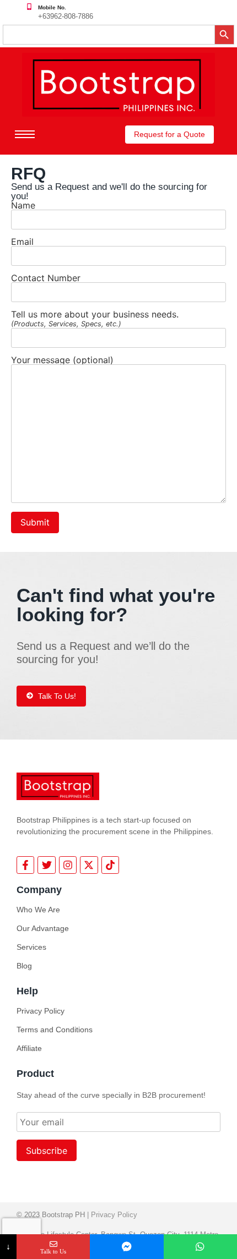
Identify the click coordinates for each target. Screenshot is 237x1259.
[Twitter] (46, 865)
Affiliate (29, 1048)
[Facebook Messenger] (126, 1246)
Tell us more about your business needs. (95, 319)
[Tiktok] (110, 865)
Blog (24, 965)
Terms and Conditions (55, 1029)
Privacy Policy (40, 1010)
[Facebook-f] (25, 865)
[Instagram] (68, 865)
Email (22, 242)
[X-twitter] (89, 865)
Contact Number (45, 278)
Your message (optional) (62, 360)
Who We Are (38, 909)
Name (23, 206)
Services (31, 947)
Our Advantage (43, 928)
